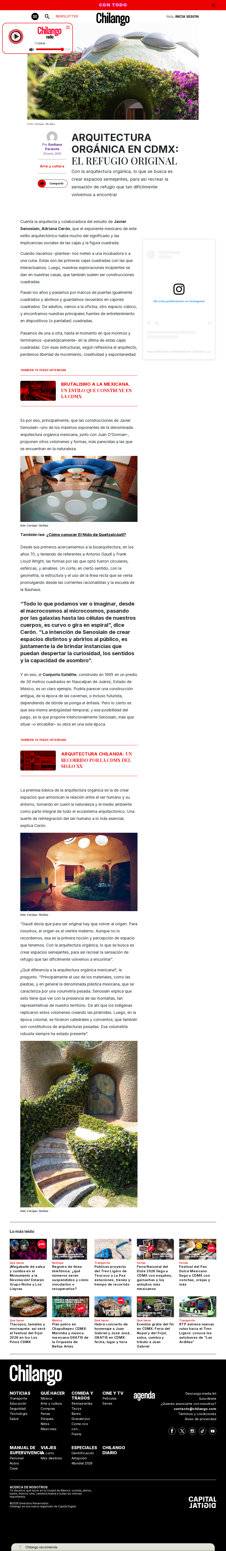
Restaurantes (82, 1403)
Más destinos (51, 1458)
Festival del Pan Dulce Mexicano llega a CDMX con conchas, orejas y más (194, 1275)
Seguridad (18, 1408)
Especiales (84, 1447)
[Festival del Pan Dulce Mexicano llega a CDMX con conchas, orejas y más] (197, 1249)
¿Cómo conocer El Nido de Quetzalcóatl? (86, 534)
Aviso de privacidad (200, 1419)
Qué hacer (17, 1262)
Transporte (102, 1262)
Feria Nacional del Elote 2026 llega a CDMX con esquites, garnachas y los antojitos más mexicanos (154, 1277)
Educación (18, 1403)
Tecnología (18, 1414)
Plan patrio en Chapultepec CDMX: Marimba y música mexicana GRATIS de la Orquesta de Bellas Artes (70, 1335)
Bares (76, 1414)
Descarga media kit (200, 1393)
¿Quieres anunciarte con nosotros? (188, 1404)
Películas (109, 1398)
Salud (14, 1419)
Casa (14, 1468)
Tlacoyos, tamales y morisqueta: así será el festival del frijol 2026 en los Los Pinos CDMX (27, 1333)
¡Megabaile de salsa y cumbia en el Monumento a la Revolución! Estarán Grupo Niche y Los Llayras (27, 1277)
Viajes (48, 1447)
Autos (14, 1463)
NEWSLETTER (67, 16)
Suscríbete (207, 1398)
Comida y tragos (82, 1396)
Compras (48, 1408)
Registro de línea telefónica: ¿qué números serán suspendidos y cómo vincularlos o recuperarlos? (70, 1277)
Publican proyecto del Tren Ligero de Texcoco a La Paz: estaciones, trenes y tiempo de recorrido (112, 1275)
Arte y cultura (52, 166)
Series (107, 1403)
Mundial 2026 (82, 1463)
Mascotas (48, 1429)
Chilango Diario (113, 1450)
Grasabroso (81, 1419)
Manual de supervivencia (27, 1450)
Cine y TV (113, 1393)
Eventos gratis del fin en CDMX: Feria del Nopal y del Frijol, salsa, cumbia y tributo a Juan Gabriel (155, 1335)
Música (57, 1320)
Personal (17, 1458)
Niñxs (45, 1424)
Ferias (141, 1262)
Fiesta (76, 1434)
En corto (47, 1453)
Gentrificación (83, 1453)
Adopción (79, 1458)
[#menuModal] (35, 16)
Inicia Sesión (187, 16)
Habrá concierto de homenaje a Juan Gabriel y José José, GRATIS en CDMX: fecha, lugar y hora (112, 1333)
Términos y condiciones (197, 1414)
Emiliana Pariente (53, 146)
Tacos (76, 1408)
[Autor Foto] (52, 136)
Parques (47, 1419)
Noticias (57, 1262)
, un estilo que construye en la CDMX (96, 390)
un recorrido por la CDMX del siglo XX (96, 760)
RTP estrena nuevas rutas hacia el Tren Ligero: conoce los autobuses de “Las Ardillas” (196, 1333)
